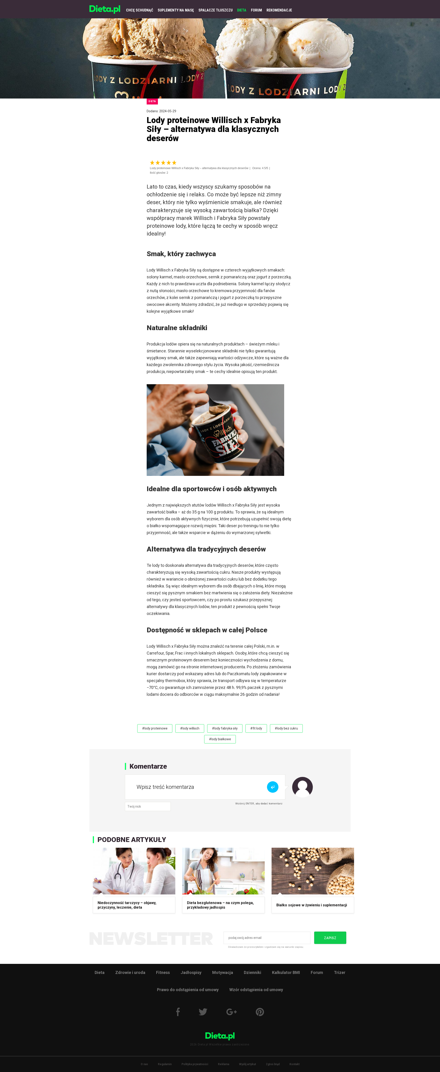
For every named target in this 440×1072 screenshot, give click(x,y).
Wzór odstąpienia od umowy (256, 989)
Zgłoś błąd (273, 1064)
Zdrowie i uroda (130, 972)
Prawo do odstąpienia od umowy (188, 989)
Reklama (223, 1064)
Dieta (99, 972)
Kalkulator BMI (286, 972)
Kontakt (294, 1064)
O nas (144, 1064)
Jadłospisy (191, 972)
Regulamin (165, 1064)
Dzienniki (252, 972)
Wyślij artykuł (247, 1064)
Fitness (163, 972)
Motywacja (222, 972)
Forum (317, 972)
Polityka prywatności (195, 1064)
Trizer (339, 972)
